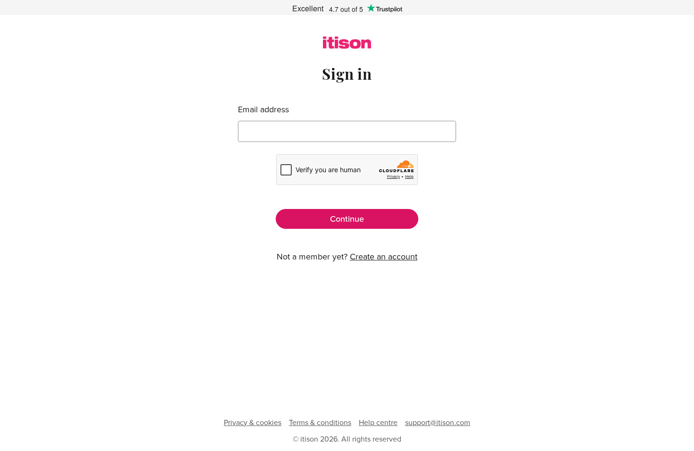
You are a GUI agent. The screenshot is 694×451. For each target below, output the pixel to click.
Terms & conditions (320, 422)
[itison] (347, 45)
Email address (263, 109)
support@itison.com (437, 422)
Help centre (378, 422)
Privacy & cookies (252, 422)
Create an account (383, 256)
